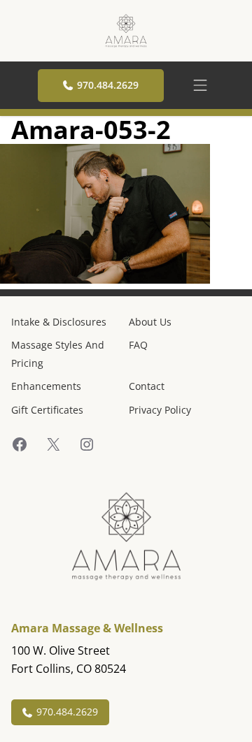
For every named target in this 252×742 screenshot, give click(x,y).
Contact (146, 386)
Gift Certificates (47, 409)
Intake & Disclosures (58, 321)
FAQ (138, 344)
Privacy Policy (160, 409)
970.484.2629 (108, 85)
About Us (150, 321)
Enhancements (46, 386)
